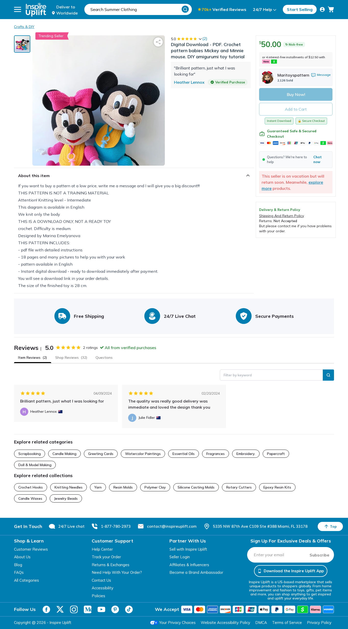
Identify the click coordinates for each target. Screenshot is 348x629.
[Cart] (331, 9)
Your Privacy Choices (177, 622)
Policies (98, 595)
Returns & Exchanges (110, 564)
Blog (18, 564)
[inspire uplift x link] (60, 609)
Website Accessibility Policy (225, 622)
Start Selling (300, 9)
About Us (22, 556)
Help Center (102, 549)
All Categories (26, 580)
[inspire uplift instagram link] (74, 609)
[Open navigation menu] (17, 9)
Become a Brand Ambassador (196, 572)
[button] (295, 159)
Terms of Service (287, 622)
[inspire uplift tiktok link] (129, 609)
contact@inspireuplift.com (172, 526)
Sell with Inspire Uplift (188, 549)
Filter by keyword (238, 375)
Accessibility (102, 587)
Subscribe (319, 554)
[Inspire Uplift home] (36, 10)
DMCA (261, 622)
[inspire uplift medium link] (87, 609)
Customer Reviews (31, 549)
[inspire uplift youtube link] (101, 609)
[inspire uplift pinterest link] (115, 609)
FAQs (19, 572)
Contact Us (101, 580)
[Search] (185, 9)
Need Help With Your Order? (117, 572)
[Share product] (158, 42)
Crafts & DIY (24, 26)
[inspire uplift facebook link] (46, 609)
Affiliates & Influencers (189, 564)
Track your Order (106, 556)
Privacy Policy (319, 622)
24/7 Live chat (71, 526)
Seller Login (179, 556)
